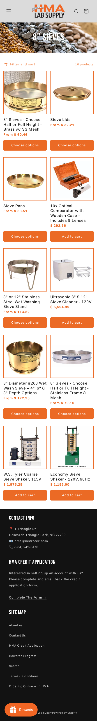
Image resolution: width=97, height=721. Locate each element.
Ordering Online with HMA (29, 686)
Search (14, 666)
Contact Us (17, 635)
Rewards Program (22, 656)
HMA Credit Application (26, 645)
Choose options (25, 145)
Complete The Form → (27, 597)
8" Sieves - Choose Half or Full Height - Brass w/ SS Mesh (22, 124)
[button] (14, 11)
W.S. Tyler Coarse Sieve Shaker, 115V (22, 476)
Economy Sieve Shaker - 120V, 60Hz (70, 476)
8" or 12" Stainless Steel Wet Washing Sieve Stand (21, 301)
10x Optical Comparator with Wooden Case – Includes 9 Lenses (68, 213)
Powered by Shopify (64, 712)
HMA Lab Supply (41, 712)
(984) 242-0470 (26, 547)
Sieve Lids (60, 119)
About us (16, 625)
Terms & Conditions (24, 676)
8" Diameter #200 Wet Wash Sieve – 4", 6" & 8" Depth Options (25, 388)
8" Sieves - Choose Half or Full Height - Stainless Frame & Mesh (69, 390)
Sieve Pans (14, 205)
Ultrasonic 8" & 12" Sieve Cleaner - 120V (71, 299)
